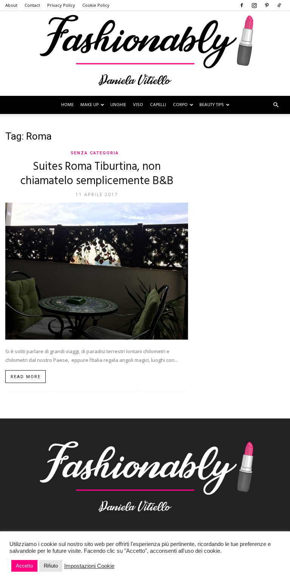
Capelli (158, 105)
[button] (276, 105)
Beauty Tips (211, 105)
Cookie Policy (96, 5)
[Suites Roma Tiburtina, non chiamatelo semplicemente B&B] (96, 271)
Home (67, 105)
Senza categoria (95, 153)
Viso (138, 105)
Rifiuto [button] (51, 566)
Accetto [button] (24, 566)
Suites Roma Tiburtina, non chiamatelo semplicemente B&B (96, 174)
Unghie (118, 105)
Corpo (180, 105)
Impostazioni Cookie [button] (89, 566)
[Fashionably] (145, 53)
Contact (32, 5)
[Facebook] (241, 5)
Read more (26, 376)
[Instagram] (254, 5)
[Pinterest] (266, 5)
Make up (89, 105)
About (11, 5)
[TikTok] (279, 5)
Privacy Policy (61, 5)
